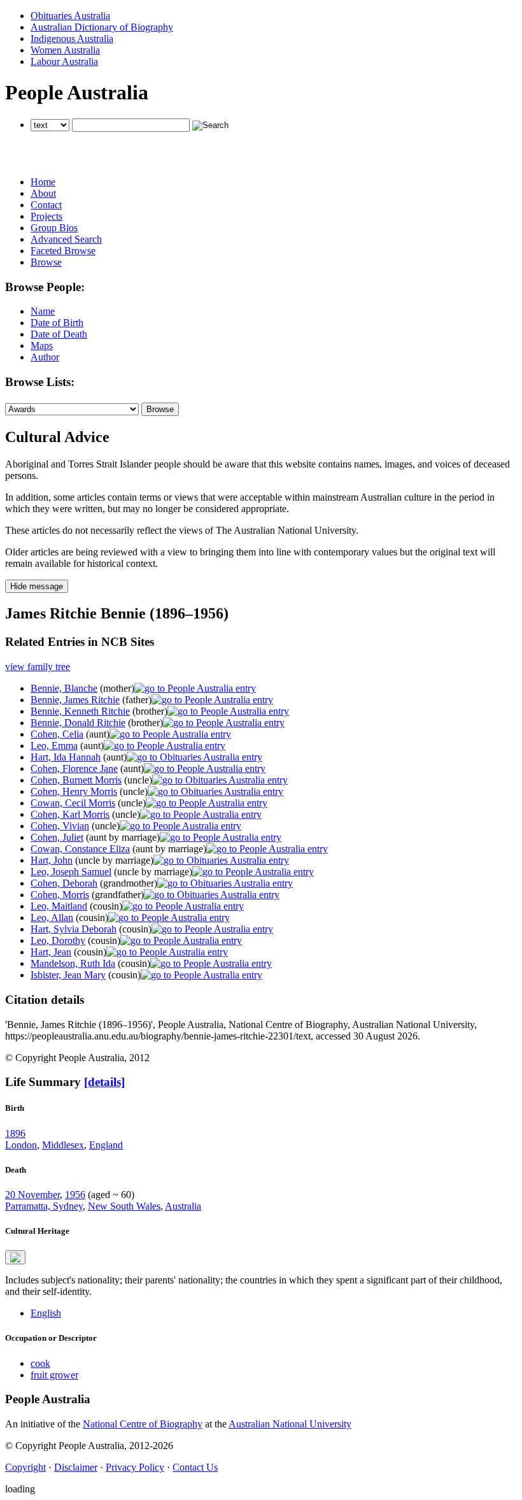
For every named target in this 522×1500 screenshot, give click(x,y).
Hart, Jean (51, 951)
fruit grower (54, 1374)
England (106, 1144)
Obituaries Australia (70, 15)
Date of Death (59, 334)
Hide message (36, 586)
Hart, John (52, 860)
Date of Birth (57, 322)
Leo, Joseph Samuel (71, 871)
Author (45, 357)
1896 (15, 1133)
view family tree (37, 666)
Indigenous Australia (72, 38)
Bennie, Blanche (64, 688)
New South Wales (124, 1206)
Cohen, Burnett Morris (76, 780)
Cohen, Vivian (60, 825)
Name (43, 311)
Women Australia (65, 50)
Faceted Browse (63, 250)
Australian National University (290, 1423)
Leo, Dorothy (58, 940)
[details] (104, 1082)
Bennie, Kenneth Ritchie (80, 711)
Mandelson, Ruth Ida (73, 963)
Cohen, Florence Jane (74, 768)
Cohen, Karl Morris (70, 814)
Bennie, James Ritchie (75, 699)
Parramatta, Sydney (44, 1206)
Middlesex (63, 1144)
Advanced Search (66, 239)
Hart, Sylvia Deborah (73, 929)
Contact (46, 204)
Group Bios (54, 227)
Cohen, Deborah (64, 883)
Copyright (25, 1467)
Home (43, 181)
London (21, 1144)
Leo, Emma (54, 745)
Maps (42, 345)
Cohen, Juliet (57, 837)
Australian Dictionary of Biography (102, 27)
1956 (75, 1194)
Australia (183, 1206)
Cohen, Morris (60, 894)
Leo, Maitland (59, 906)
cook (40, 1363)
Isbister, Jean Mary (68, 974)
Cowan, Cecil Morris (73, 802)
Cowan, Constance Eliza (80, 848)
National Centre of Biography (142, 1423)
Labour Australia (64, 61)
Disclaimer (75, 1467)
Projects (46, 216)
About (43, 193)
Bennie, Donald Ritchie (78, 722)
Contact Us (195, 1467)
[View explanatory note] (15, 1257)
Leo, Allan (52, 917)
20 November (32, 1194)
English (46, 1313)
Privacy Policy (135, 1467)
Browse (46, 262)
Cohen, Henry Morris (74, 791)
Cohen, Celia (57, 734)
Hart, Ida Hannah (66, 757)
